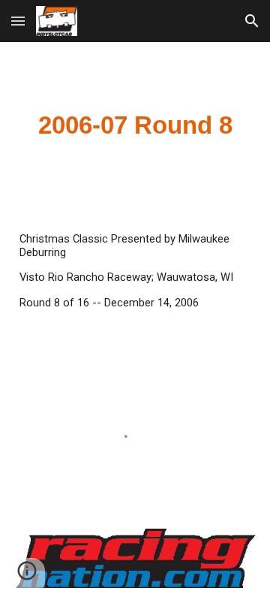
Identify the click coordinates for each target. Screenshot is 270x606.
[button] (18, 20)
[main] (135, 125)
